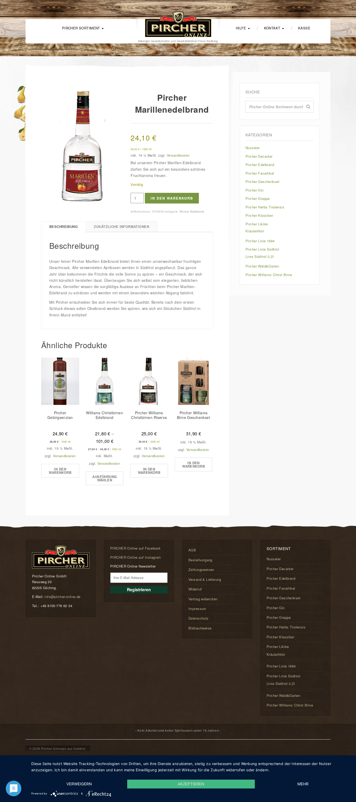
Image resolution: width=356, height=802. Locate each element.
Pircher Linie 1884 (260, 240)
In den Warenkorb (172, 198)
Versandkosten (178, 155)
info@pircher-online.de (62, 596)
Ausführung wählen (104, 478)
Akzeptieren (191, 783)
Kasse (304, 28)
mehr (303, 783)
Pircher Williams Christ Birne (268, 274)
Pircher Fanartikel (259, 173)
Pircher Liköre (256, 223)
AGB (192, 550)
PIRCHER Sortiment (81, 28)
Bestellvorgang (200, 559)
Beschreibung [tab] (63, 226)
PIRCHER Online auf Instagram (135, 557)
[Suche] (308, 106)
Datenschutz (198, 618)
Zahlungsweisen (201, 569)
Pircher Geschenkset (262, 181)
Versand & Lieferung (204, 579)
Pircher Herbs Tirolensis (264, 207)
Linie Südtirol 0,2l (259, 256)
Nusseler (252, 147)
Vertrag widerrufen (203, 598)
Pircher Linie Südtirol (262, 249)
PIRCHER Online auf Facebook (135, 548)
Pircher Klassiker (259, 215)
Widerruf (195, 589)
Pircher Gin (254, 190)
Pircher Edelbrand (192, 211)
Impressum (197, 608)
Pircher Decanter (259, 156)
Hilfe (241, 28)
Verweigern (79, 783)
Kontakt (272, 28)
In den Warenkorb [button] (60, 471)
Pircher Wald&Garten (262, 266)
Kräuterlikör (254, 230)
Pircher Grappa (257, 198)
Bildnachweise (199, 628)
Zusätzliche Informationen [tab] (121, 226)
